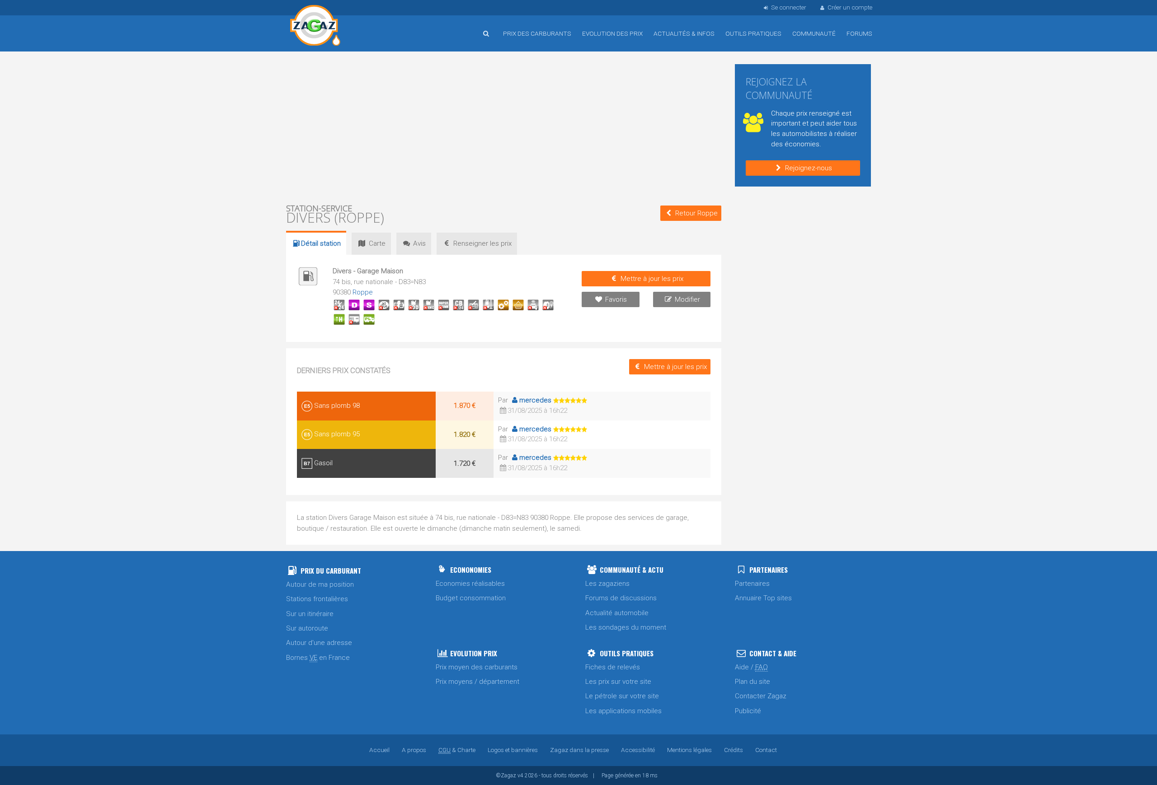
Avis (419, 243)
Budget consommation (471, 598)
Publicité (748, 711)
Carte (377, 243)
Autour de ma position (320, 584)
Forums (859, 33)
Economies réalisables (470, 583)
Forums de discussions (621, 598)
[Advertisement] (503, 126)
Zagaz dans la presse (579, 749)
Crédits (733, 749)
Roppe (363, 292)
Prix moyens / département (477, 682)
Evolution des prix (612, 33)
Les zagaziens (607, 583)
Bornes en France (318, 658)
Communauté (814, 33)
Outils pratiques (753, 33)
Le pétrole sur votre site (622, 696)
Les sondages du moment (625, 627)
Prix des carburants (537, 33)
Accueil (315, 27)
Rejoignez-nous (808, 168)
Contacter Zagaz (760, 696)
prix (482, 243)
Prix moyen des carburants (476, 667)
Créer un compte (850, 7)
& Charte (456, 749)
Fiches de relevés (612, 667)
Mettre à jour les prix (652, 279)
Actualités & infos (684, 33)
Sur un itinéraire (310, 614)
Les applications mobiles (623, 711)
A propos (414, 749)
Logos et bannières (513, 749)
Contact (766, 749)
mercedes (535, 400)
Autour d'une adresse (319, 643)
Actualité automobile (617, 613)
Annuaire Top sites (763, 598)
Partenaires (752, 583)
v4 (520, 775)
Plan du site (752, 682)
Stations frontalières (317, 599)
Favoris (616, 299)
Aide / (751, 667)
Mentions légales (689, 749)
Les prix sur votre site (618, 682)
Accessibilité (638, 749)
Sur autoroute (307, 628)
